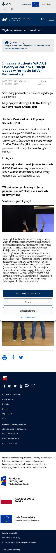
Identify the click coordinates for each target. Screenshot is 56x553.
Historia (5, 404)
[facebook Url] (5, 386)
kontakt (49, 4)
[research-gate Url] (33, 386)
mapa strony (7, 399)
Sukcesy (5, 409)
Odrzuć (28, 301)
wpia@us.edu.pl (13, 438)
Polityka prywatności (9, 533)
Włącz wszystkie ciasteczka (28, 293)
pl (5, 9)
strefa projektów (26, 4)
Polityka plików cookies (28, 317)
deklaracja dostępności (12, 394)
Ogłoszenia (7, 414)
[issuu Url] (27, 386)
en (11, 9)
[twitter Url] (15, 386)
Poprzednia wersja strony (11, 538)
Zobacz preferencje (28, 310)
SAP (4, 418)
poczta (43, 4)
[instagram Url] (9, 386)
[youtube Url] (21, 386)
